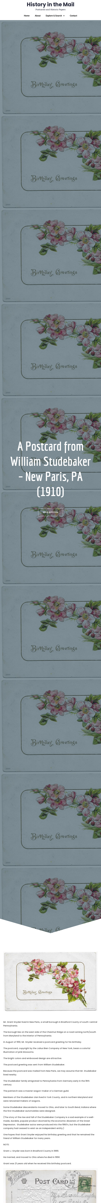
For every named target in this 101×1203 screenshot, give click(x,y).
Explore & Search (54, 15)
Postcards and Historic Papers (50, 9)
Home (27, 15)
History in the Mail (50, 4)
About (38, 15)
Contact (73, 15)
